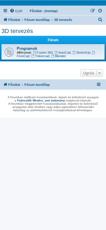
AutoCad (64, 52)
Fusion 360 (45, 52)
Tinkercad (42, 56)
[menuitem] (16, 10)
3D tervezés (17, 31)
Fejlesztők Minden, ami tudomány (41, 100)
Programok (27, 48)
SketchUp (83, 52)
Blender (60, 56)
